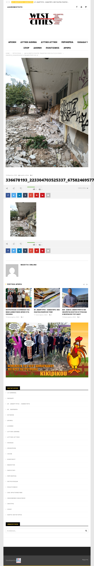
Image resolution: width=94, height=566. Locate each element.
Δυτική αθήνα (28, 42)
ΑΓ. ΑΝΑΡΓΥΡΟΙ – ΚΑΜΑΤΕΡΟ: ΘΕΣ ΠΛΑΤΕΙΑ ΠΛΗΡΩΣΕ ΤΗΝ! (47, 311)
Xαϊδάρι (10, 398)
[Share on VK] (42, 195)
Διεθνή (37, 47)
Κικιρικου (11, 459)
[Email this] (48, 195)
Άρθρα (67, 47)
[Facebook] (77, 7)
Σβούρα (10, 503)
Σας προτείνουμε (14, 492)
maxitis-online (24, 175)
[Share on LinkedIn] (19, 195)
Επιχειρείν (11, 448)
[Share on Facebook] (8, 195)
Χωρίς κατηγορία (14, 515)
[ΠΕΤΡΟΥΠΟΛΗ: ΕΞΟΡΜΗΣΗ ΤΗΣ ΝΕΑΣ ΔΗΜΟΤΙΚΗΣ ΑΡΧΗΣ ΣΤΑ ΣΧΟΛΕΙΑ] (19, 298)
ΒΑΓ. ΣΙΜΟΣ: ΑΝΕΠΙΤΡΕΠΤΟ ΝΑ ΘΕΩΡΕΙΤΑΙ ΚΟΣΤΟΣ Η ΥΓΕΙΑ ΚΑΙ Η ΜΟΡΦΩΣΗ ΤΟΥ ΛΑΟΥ (41, 2)
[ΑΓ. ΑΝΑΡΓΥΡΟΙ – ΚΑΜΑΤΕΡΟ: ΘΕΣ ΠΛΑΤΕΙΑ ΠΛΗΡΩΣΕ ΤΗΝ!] (47, 298)
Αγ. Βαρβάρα (12, 409)
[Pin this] (36, 195)
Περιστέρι (11, 470)
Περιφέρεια (67, 42)
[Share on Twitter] (13, 195)
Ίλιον (9, 454)
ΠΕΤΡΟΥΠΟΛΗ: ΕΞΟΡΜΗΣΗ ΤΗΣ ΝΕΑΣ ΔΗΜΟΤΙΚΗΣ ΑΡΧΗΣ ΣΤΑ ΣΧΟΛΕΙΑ (18, 312)
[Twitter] (86, 7)
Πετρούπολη (17, 2)
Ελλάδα (81, 42)
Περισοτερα (82, 188)
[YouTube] (81, 7)
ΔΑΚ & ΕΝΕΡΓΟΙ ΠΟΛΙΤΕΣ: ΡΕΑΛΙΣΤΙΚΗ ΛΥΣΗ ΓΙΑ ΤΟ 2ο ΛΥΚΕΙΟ (43, 53)
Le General (12, 393)
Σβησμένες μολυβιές (16, 498)
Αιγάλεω (10, 415)
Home (8, 53)
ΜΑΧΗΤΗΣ (11, 465)
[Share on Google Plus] (31, 195)
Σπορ (26, 47)
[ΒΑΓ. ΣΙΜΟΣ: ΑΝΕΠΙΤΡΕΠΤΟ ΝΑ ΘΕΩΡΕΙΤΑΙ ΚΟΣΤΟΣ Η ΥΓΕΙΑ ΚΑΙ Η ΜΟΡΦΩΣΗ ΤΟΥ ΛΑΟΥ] (75, 298)
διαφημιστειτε (14, 7)
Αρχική (12, 42)
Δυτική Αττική (49, 42)
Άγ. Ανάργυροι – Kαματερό (18, 404)
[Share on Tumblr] (25, 195)
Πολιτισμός (52, 47)
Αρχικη (85, 559)
